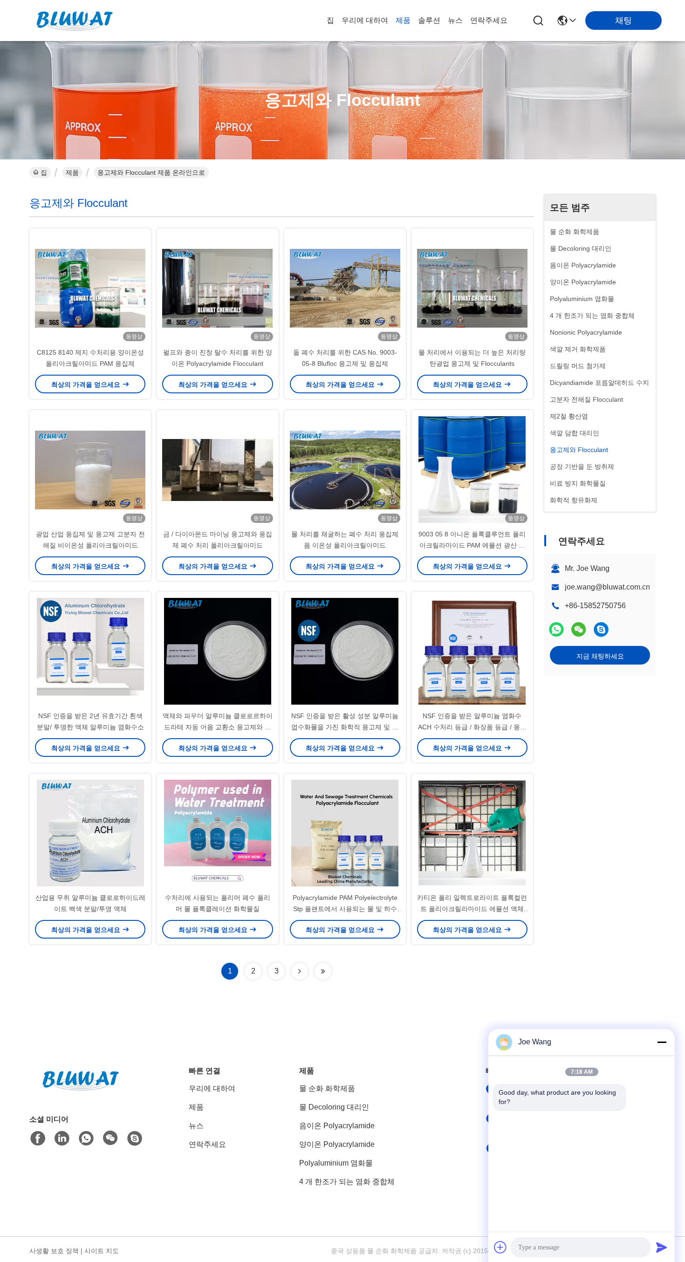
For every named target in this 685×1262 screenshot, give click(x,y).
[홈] (80, 1092)
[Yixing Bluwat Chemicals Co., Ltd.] (74, 20)
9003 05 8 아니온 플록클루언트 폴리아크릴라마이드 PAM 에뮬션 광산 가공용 (472, 545)
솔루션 (429, 20)
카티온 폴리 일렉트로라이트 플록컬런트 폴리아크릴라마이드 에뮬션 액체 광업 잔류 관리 (472, 909)
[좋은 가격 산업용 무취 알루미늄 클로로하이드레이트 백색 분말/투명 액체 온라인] (90, 832)
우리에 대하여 (365, 20)
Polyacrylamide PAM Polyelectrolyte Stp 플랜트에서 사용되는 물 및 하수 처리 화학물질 (345, 909)
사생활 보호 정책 (54, 1251)
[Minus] (661, 1042)
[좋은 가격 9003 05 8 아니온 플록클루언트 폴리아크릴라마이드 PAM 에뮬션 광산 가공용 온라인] (472, 469)
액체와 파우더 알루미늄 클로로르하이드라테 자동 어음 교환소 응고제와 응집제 (218, 727)
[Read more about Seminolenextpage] (299, 971)
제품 (403, 20)
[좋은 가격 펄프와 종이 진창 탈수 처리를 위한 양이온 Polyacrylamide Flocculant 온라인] (217, 287)
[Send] (661, 1247)
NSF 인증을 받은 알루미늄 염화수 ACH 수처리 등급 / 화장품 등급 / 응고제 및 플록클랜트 (472, 727)
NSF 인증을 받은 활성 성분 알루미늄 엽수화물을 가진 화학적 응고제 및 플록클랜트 (344, 727)
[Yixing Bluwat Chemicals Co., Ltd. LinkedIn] (62, 1138)
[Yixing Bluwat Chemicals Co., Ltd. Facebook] (37, 1138)
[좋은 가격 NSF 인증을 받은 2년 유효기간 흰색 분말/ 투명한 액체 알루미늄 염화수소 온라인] (90, 651)
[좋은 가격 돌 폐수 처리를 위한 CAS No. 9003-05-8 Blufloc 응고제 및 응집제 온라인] (345, 287)
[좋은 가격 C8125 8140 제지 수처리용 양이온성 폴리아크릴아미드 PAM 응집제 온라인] (90, 287)
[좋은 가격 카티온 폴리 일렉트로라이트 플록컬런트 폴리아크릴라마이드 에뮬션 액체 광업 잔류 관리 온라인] (472, 832)
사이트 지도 (101, 1251)
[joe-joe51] (601, 629)
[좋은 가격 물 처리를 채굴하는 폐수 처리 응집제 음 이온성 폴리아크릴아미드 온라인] (345, 469)
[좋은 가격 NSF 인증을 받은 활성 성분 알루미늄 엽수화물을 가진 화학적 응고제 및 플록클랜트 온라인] (345, 651)
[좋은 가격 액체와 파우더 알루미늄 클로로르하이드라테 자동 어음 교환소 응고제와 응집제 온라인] (217, 651)
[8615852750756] (86, 1138)
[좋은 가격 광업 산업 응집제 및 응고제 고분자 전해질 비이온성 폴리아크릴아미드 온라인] (90, 469)
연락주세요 (488, 20)
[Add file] (500, 1247)
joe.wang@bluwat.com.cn (607, 587)
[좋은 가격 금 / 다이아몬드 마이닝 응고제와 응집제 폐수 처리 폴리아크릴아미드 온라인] (217, 469)
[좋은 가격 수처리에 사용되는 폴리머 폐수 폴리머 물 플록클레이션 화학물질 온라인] (217, 832)
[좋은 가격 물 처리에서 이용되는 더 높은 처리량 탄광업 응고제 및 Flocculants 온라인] (472, 287)
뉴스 (455, 20)
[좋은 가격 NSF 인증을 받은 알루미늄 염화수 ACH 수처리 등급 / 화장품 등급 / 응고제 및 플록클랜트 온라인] (472, 651)
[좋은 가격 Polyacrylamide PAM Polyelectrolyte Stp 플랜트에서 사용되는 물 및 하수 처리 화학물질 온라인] (345, 832)
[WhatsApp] (556, 629)
